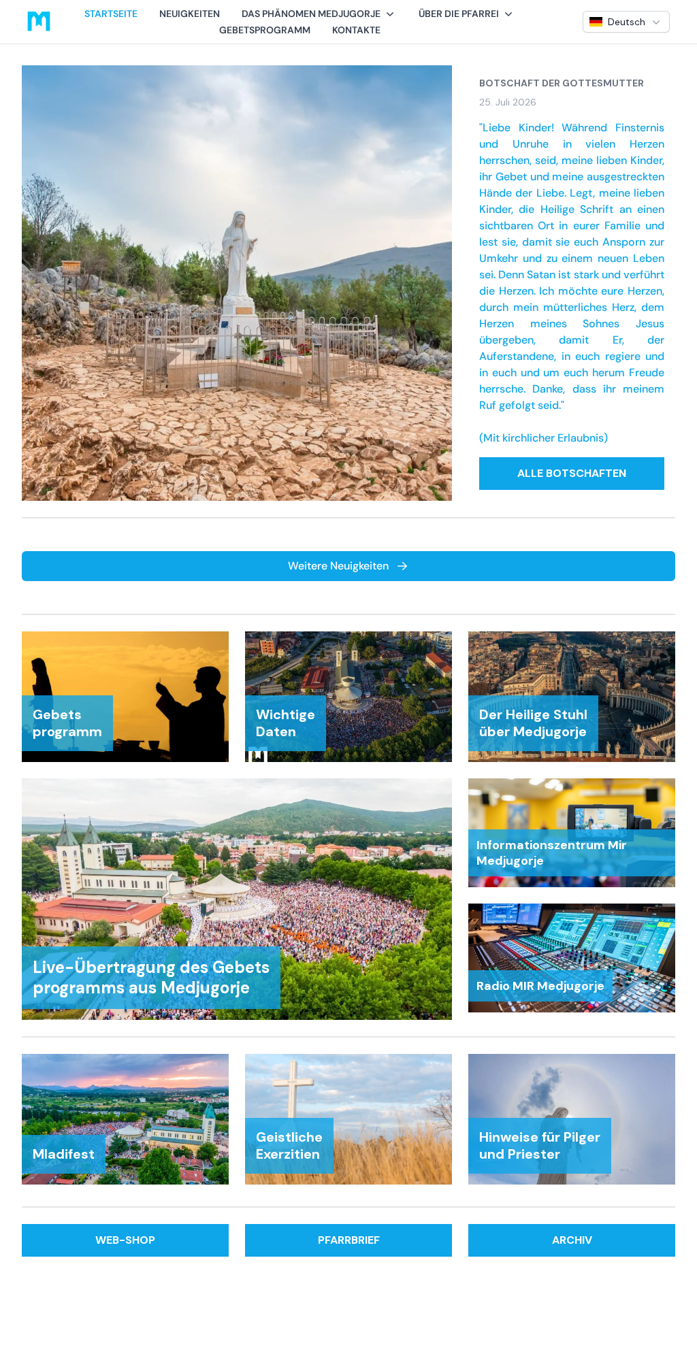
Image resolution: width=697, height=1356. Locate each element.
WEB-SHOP (125, 1240)
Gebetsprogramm (264, 30)
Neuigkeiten (189, 13)
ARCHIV (572, 1240)
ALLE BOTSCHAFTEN (571, 473)
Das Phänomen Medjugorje (311, 13)
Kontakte (356, 30)
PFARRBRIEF (349, 1240)
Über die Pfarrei (459, 13)
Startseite (110, 13)
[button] (319, 13)
